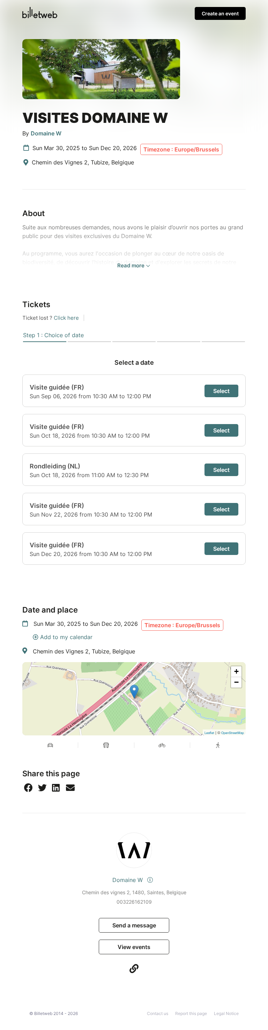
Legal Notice (226, 1013)
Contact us (157, 1013)
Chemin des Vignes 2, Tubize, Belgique (84, 651)
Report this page (191, 1013)
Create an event (220, 13)
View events (134, 946)
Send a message (134, 925)
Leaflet (209, 733)
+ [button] (236, 671)
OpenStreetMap (232, 733)
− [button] (236, 682)
